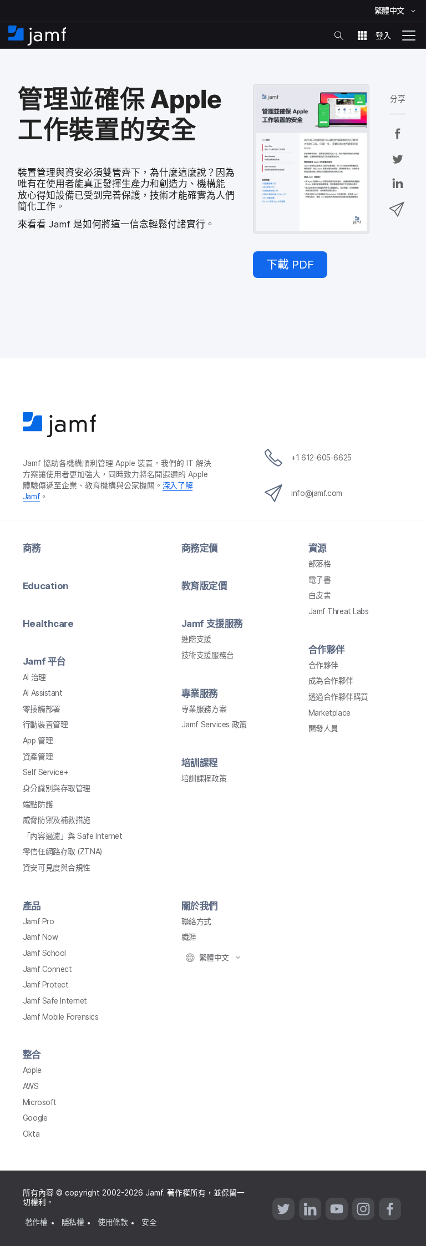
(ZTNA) (62, 851)
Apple (32, 1070)
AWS (31, 1086)
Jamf (44, 661)
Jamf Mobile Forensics (61, 1016)
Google (35, 1117)
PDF (290, 264)
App (38, 740)
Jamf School (44, 953)
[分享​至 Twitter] (397, 165)
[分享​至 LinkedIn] (397, 190)
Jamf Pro (38, 921)
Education (46, 585)
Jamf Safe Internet (55, 1000)
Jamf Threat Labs (338, 611)
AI (34, 677)
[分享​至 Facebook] (397, 140)
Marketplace (329, 712)
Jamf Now (40, 937)
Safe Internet (73, 836)
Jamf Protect (46, 984)
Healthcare (48, 623)
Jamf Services (214, 724)
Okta (31, 1133)
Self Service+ (45, 772)
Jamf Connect (47, 969)
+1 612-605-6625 (321, 457)
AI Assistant (43, 692)
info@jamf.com (316, 493)
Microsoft (40, 1102)
